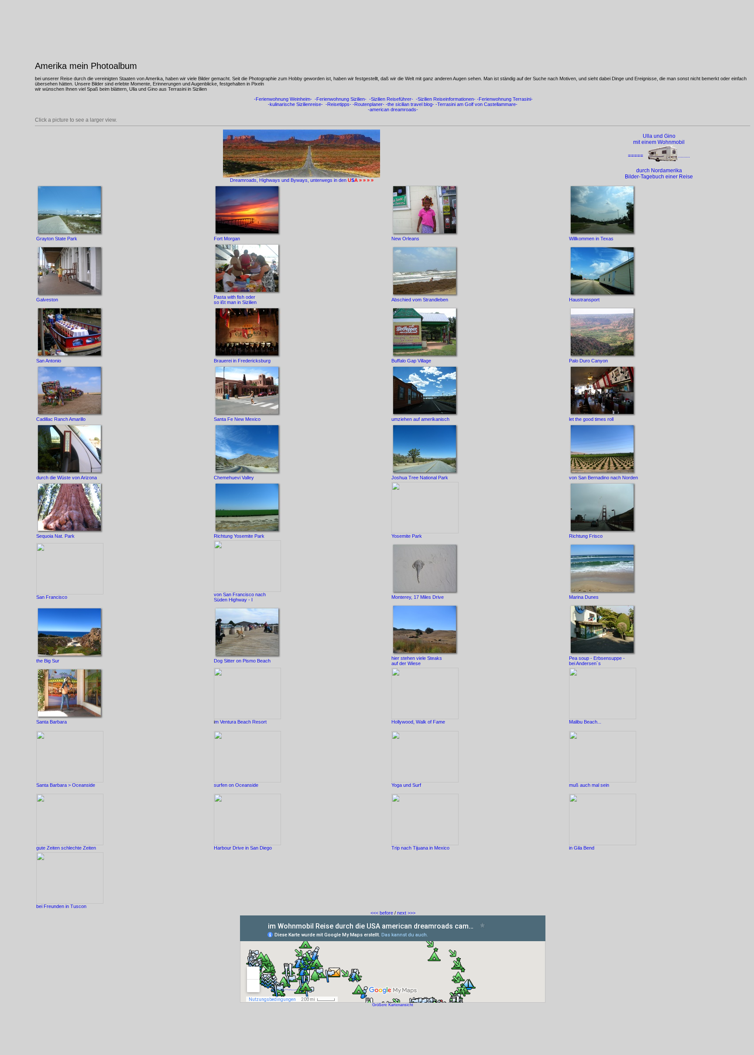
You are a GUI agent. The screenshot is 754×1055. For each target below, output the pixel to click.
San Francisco (51, 597)
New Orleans (405, 238)
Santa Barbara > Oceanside (65, 785)
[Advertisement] (393, 1032)
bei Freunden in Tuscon (61, 906)
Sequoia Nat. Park (55, 536)
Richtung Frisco (586, 536)
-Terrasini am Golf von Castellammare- (476, 104)
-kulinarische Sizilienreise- (295, 104)
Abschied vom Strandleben (419, 299)
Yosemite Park (406, 536)
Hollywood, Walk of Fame (418, 721)
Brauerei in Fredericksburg (242, 360)
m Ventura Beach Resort (241, 721)
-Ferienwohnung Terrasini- (505, 99)
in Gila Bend (581, 847)
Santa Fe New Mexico (237, 419)
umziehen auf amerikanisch (420, 419)
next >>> (406, 912)
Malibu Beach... (585, 721)
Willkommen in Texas (591, 238)
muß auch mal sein (589, 785)
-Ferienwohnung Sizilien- (340, 99)
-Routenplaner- (368, 104)
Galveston (47, 299)
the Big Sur (47, 660)
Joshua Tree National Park (419, 477)
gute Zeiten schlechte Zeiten (66, 847)
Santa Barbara (51, 721)
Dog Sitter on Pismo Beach (242, 660)
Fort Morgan (227, 238)
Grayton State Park (56, 238)
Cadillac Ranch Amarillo (61, 419)
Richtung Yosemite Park (239, 536)
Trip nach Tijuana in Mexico (420, 847)
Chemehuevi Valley (234, 477)
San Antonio (48, 360)
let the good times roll (591, 419)
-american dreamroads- (393, 109)
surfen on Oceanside (236, 785)
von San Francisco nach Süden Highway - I (240, 597)
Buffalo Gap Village (411, 360)
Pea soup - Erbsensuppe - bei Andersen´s (597, 661)
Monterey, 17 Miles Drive (417, 597)
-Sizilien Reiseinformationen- (445, 99)
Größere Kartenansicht (392, 1005)
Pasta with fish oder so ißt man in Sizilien (235, 299)
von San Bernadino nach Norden (603, 477)
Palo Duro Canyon (588, 360)
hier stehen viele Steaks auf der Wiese (416, 661)
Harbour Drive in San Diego (243, 847)
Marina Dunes (584, 597)
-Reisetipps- (338, 104)
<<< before (381, 912)
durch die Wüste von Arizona (66, 477)
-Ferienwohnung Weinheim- (282, 99)
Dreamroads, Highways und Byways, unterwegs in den (289, 180)
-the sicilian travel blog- (410, 104)
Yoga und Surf (406, 785)
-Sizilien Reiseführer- (390, 99)
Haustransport (584, 299)
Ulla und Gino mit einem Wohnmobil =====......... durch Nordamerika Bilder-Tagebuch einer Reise (659, 156)
